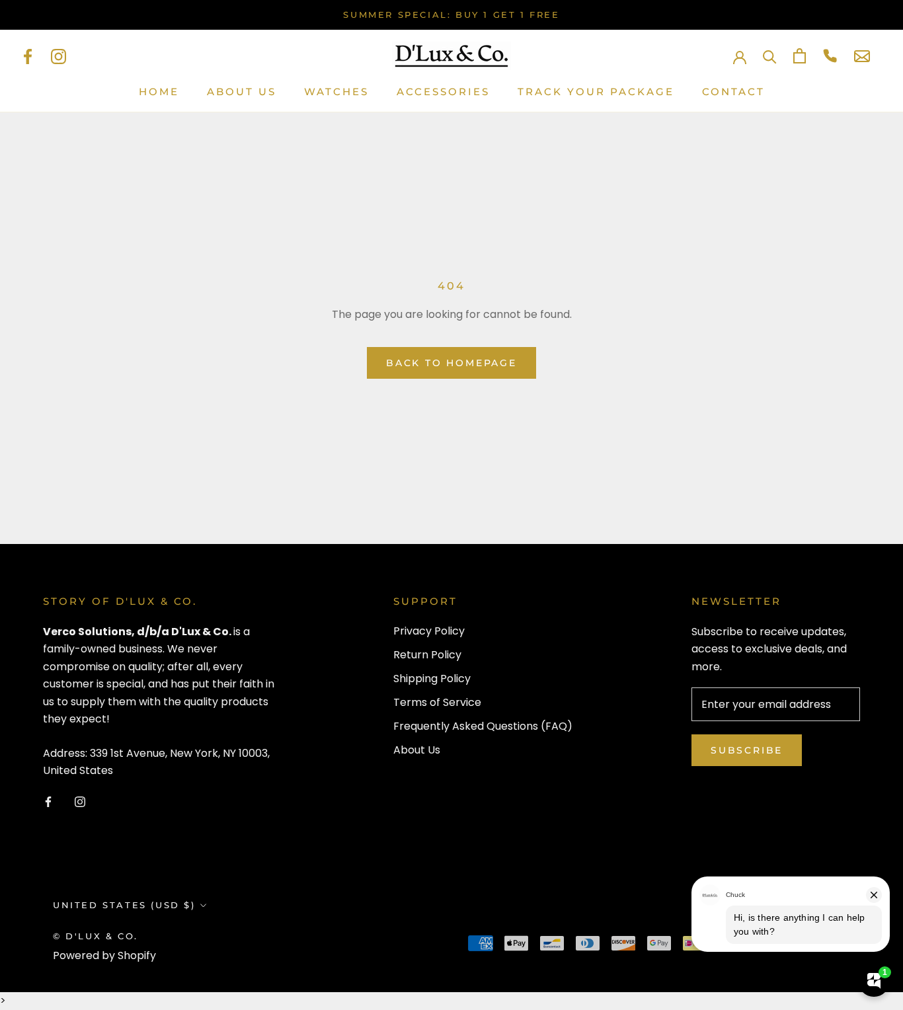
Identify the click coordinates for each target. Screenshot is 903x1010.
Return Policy (427, 654)
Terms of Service (437, 702)
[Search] (770, 56)
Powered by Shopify (104, 955)
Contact (733, 91)
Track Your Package (596, 91)
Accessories (443, 91)
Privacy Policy (429, 631)
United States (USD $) (124, 905)
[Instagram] (58, 56)
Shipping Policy (432, 678)
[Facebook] (28, 56)
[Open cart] (799, 55)
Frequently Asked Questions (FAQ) (482, 726)
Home (159, 91)
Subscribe (747, 750)
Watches (336, 91)
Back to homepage (451, 363)
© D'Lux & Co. (95, 936)
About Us (241, 91)
